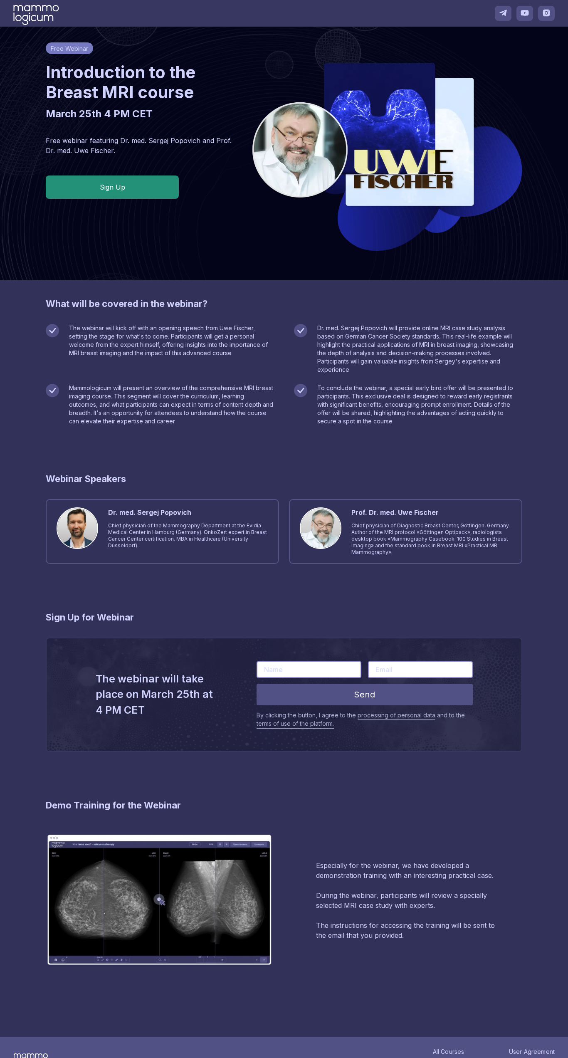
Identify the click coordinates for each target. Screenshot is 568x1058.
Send (364, 695)
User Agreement (532, 1051)
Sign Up (112, 187)
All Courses (448, 1051)
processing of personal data (396, 715)
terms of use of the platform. (295, 723)
